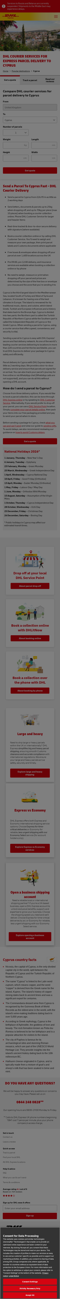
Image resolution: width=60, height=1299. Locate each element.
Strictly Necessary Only (30, 1288)
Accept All (30, 1295)
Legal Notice (14, 1276)
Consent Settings (30, 1281)
